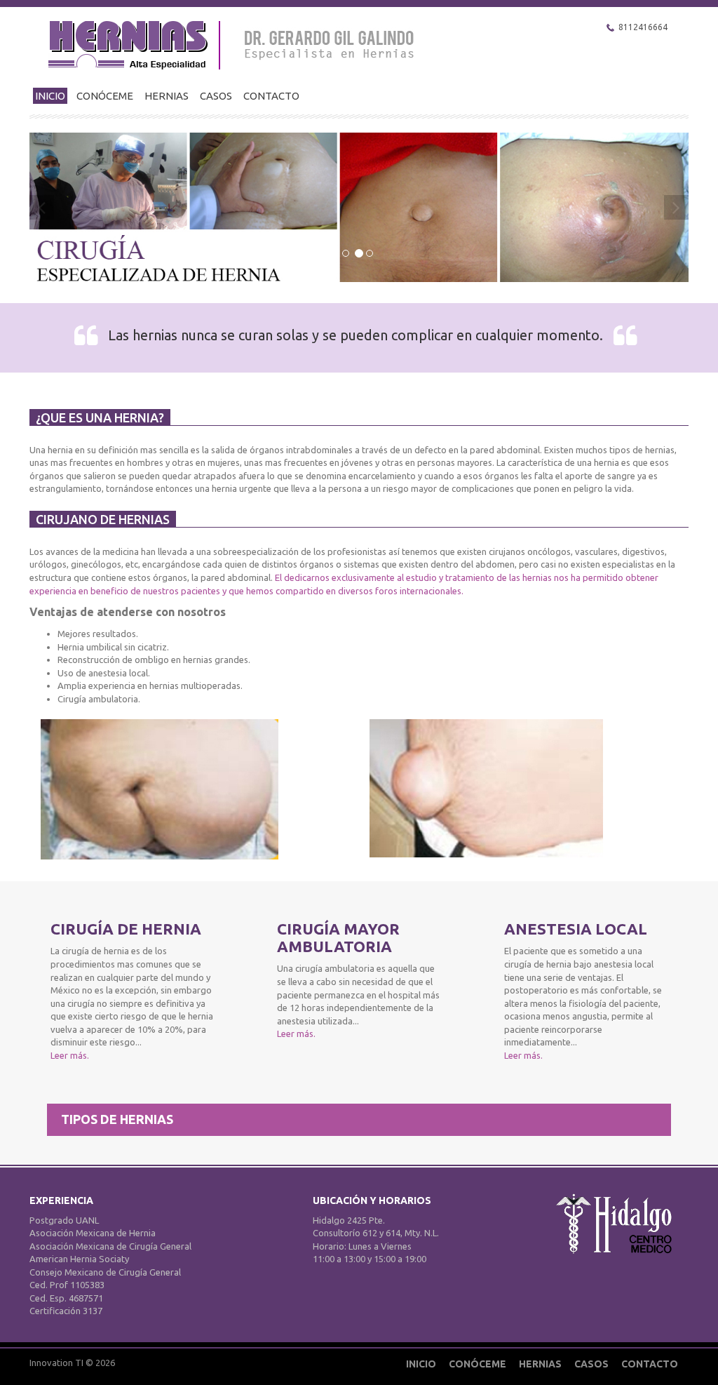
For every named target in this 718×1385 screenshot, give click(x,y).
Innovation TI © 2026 (72, 1362)
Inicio (50, 96)
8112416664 (643, 27)
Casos (216, 96)
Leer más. (69, 1055)
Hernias (166, 96)
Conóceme (104, 96)
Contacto (271, 96)
